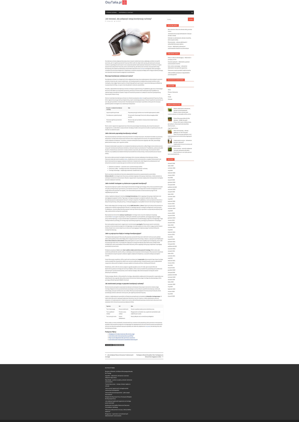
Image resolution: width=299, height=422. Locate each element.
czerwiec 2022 (171, 227)
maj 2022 (170, 230)
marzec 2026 (171, 175)
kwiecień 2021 (171, 260)
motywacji (148, 326)
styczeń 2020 (171, 296)
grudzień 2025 (171, 182)
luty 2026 (170, 177)
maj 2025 (170, 199)
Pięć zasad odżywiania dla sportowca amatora (122, 338)
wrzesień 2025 (171, 189)
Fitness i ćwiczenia (118, 345)
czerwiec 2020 (171, 284)
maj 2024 (170, 210)
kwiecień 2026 (171, 173)
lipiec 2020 (170, 282)
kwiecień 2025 (171, 201)
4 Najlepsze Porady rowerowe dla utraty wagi (121, 334)
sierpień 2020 (171, 279)
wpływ (140, 98)
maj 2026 (170, 170)
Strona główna (111, 12)
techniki (142, 68)
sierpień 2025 (171, 192)
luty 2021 (170, 265)
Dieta (169, 89)
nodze (125, 159)
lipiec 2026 (170, 165)
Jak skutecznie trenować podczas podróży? (121, 336)
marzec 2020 (171, 291)
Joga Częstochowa (173, 128)
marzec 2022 (171, 234)
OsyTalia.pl (118, 21)
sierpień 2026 (171, 163)
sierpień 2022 (171, 222)
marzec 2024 (171, 213)
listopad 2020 (171, 272)
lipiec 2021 (170, 253)
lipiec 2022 (170, 225)
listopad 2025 (171, 184)
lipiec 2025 (170, 194)
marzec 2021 (171, 263)
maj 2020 (170, 286)
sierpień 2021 (171, 251)
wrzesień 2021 (171, 248)
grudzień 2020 (171, 270)
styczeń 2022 (171, 239)
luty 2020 (170, 293)
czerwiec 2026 (171, 168)
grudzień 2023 (171, 218)
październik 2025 (172, 187)
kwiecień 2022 (171, 232)
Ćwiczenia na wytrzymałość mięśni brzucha (179, 70)
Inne (169, 94)
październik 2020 (172, 275)
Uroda (169, 97)
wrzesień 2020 (171, 277)
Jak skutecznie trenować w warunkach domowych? (123, 339)
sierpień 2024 (171, 206)
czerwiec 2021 (171, 256)
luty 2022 (170, 237)
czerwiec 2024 (171, 208)
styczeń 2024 (171, 215)
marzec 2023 (171, 220)
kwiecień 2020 (171, 289)
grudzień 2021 (171, 241)
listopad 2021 (171, 244)
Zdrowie (170, 99)
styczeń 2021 (171, 267)
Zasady (114, 216)
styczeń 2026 (171, 180)
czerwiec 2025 (171, 196)
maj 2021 (170, 258)
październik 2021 (172, 246)
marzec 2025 (171, 203)
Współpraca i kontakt (126, 12)
